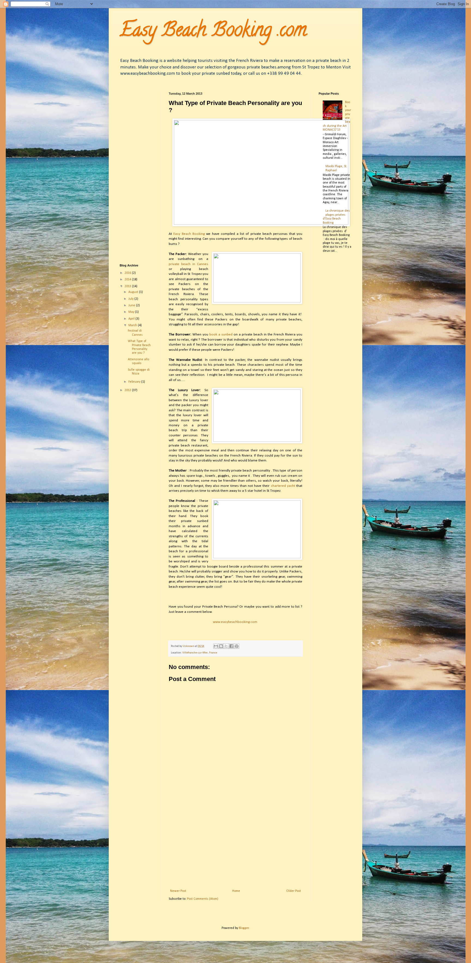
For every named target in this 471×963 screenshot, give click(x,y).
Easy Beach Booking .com (213, 31)
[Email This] (216, 646)
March (133, 325)
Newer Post (178, 891)
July (131, 299)
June (132, 305)
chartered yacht (283, 486)
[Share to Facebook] (231, 646)
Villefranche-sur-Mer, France (199, 652)
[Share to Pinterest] (236, 646)
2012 (128, 390)
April (131, 318)
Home (236, 891)
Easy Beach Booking (188, 234)
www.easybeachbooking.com (235, 622)
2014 (128, 279)
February (134, 381)
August (133, 292)
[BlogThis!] (221, 646)
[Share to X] (226, 646)
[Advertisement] (235, 844)
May (131, 312)
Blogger (244, 928)
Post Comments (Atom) (202, 899)
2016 (128, 273)
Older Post (293, 891)
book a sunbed (221, 334)
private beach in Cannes (188, 264)
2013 (128, 286)
